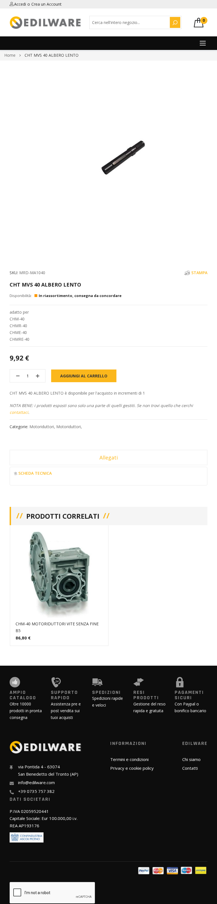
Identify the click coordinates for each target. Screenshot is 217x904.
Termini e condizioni (129, 759)
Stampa (199, 272)
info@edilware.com (36, 782)
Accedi (20, 4)
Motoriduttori (41, 426)
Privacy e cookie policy (132, 768)
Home (10, 55)
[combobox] (129, 22)
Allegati (108, 457)
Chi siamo (191, 759)
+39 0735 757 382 (36, 791)
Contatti (190, 768)
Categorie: (19, 426)
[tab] (108, 457)
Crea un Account (46, 4)
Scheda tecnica (35, 473)
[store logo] (45, 22)
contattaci (19, 412)
